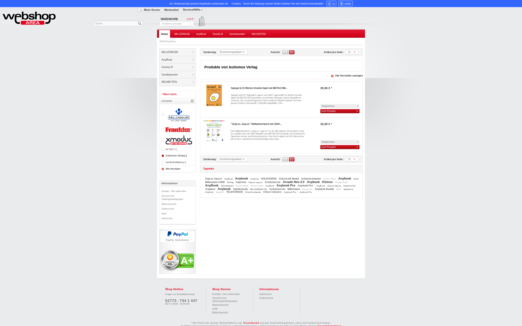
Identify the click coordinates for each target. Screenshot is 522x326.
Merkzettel (171, 9)
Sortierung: (209, 52)
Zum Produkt (328, 111)
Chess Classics (272, 192)
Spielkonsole (241, 189)
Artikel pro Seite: (333, 52)
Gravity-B (167, 67)
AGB (163, 213)
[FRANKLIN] (177, 129)
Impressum (167, 218)
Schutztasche (273, 182)
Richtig (230, 182)
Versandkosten (251, 323)
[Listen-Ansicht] (291, 52)
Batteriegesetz (220, 312)
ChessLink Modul (289, 178)
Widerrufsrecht (168, 204)
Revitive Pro (307, 189)
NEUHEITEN (169, 81)
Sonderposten (169, 74)
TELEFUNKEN (234, 192)
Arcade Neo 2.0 (294, 182)
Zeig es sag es (256, 182)
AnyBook (166, 59)
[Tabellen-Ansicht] (285, 52)
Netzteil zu (348, 189)
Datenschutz (167, 208)
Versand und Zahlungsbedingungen (172, 197)
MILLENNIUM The (259, 189)
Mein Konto (152, 9)
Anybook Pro (286, 185)
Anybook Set (349, 186)
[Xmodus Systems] (177, 140)
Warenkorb (200, 22)
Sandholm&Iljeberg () (176, 162)
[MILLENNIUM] (177, 114)
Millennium (294, 189)
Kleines (328, 182)
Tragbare (210, 189)
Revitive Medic (330, 179)
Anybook (242, 178)
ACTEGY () (171, 149)
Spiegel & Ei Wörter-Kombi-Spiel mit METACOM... (259, 88)
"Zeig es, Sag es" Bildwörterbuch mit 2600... (256, 124)
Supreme (241, 182)
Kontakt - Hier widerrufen (173, 191)
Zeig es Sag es (214, 178)
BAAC (339, 189)
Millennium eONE (215, 182)
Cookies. (236, 3)
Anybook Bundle (325, 189)
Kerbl (356, 179)
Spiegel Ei (220, 192)
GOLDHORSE (269, 178)
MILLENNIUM (169, 52)
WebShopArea (29, 18)
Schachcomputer (311, 178)
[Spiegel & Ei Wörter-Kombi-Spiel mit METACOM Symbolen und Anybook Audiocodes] (214, 95)
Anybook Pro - (306, 185)
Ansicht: (275, 52)
